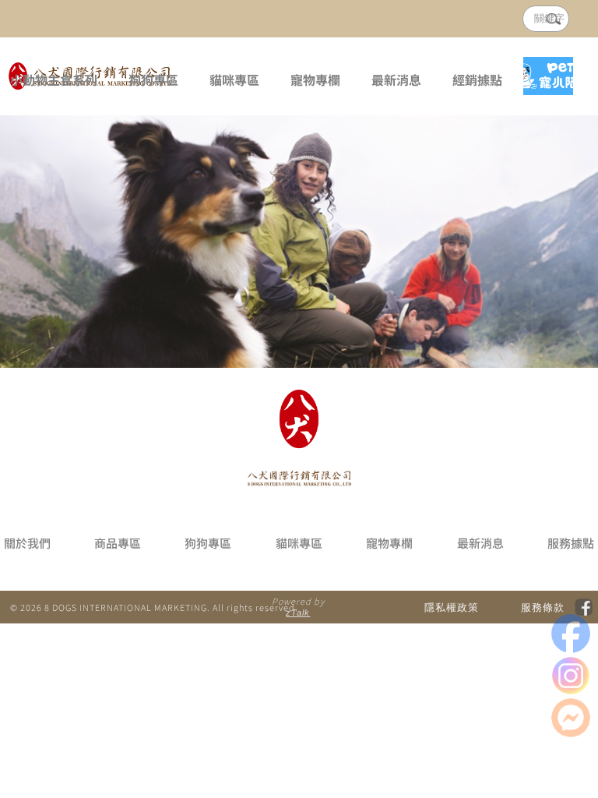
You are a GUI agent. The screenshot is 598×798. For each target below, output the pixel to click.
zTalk (298, 612)
